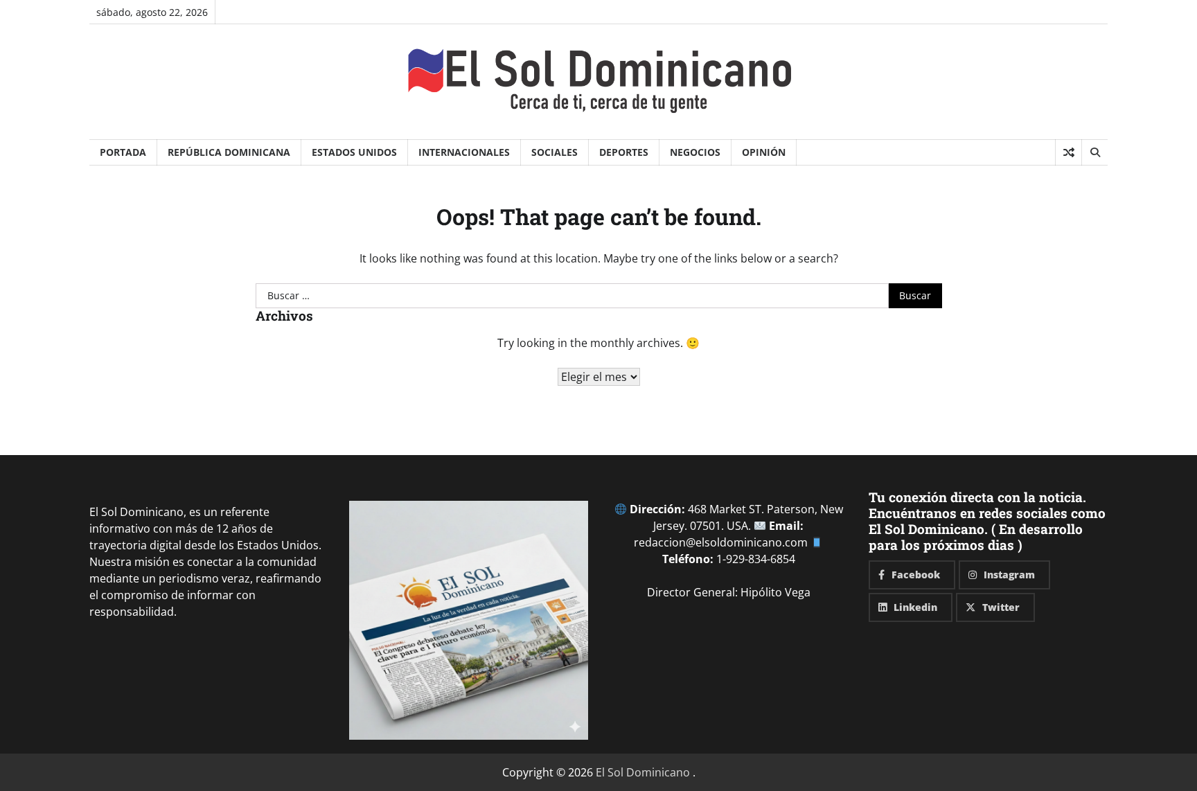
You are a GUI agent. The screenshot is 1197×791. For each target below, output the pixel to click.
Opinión (764, 152)
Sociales (554, 152)
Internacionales (464, 152)
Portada (123, 152)
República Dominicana (229, 152)
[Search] (1094, 152)
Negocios (695, 152)
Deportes (623, 152)
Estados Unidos (354, 152)
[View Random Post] (1068, 152)
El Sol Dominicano (643, 772)
